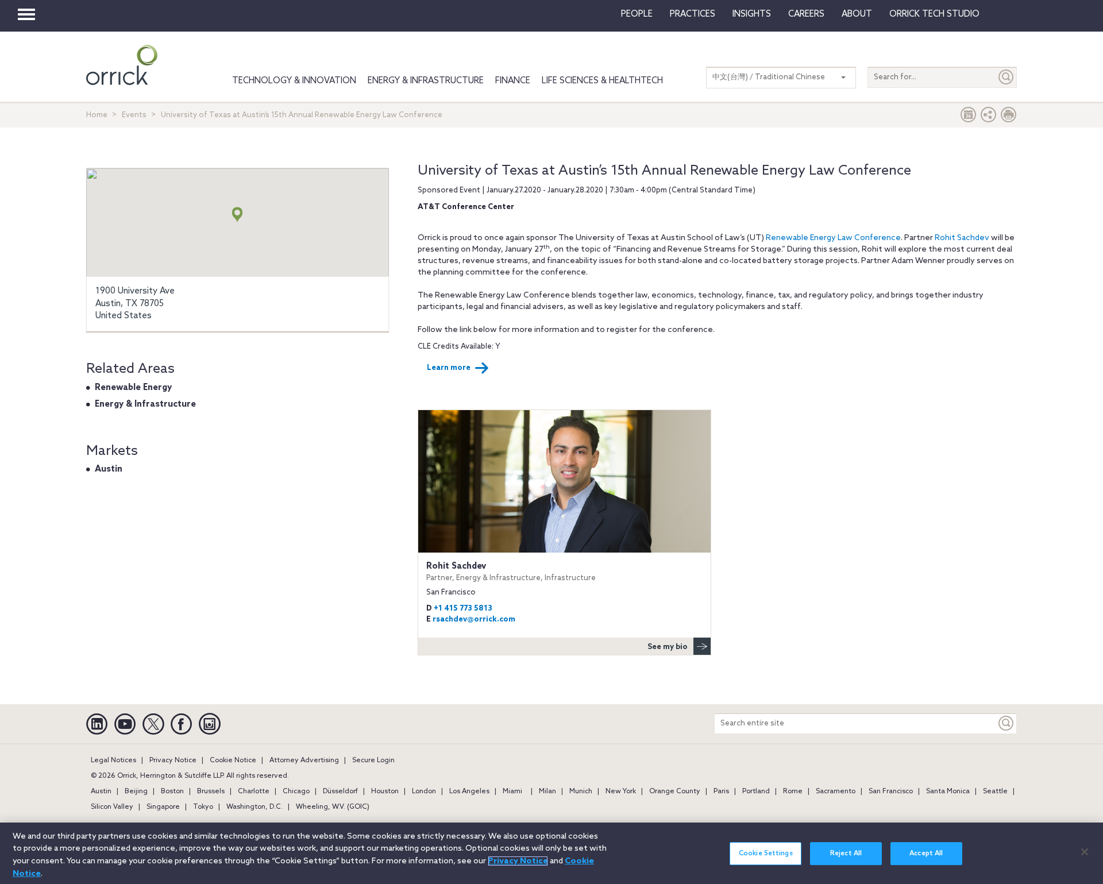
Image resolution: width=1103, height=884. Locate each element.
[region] (551, 853)
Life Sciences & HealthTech (602, 81)
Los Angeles (469, 792)
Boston (172, 792)
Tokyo (203, 807)
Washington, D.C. (254, 807)
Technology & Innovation (294, 81)
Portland (756, 792)
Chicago (296, 792)
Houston (385, 792)
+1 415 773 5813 (463, 608)
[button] (989, 117)
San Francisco (891, 792)
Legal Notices (113, 760)
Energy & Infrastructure (426, 81)
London (424, 792)
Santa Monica (948, 792)
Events (134, 115)
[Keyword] (1006, 723)
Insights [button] (751, 14)
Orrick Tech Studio (934, 14)
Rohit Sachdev (962, 238)
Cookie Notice (233, 760)
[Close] (1084, 851)
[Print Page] (1009, 117)
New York (621, 792)
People (637, 14)
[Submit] (1006, 77)
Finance (512, 81)
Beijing (136, 792)
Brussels (211, 792)
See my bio (667, 647)
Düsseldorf (340, 792)
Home (96, 115)
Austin (108, 469)
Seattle (995, 792)
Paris (721, 792)
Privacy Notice (172, 760)
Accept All (926, 854)
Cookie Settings (766, 854)
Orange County (674, 792)
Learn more (448, 368)
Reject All (846, 854)
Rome (793, 792)
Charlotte (253, 792)
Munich (580, 792)
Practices (692, 14)
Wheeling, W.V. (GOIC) (332, 807)
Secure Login (373, 760)
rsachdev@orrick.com (474, 619)
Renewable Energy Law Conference (833, 238)
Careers (806, 14)
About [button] (857, 14)
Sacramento (835, 792)
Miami (512, 792)
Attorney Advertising (304, 760)
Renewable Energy (133, 388)
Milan (547, 792)
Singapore (163, 807)
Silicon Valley (112, 807)
